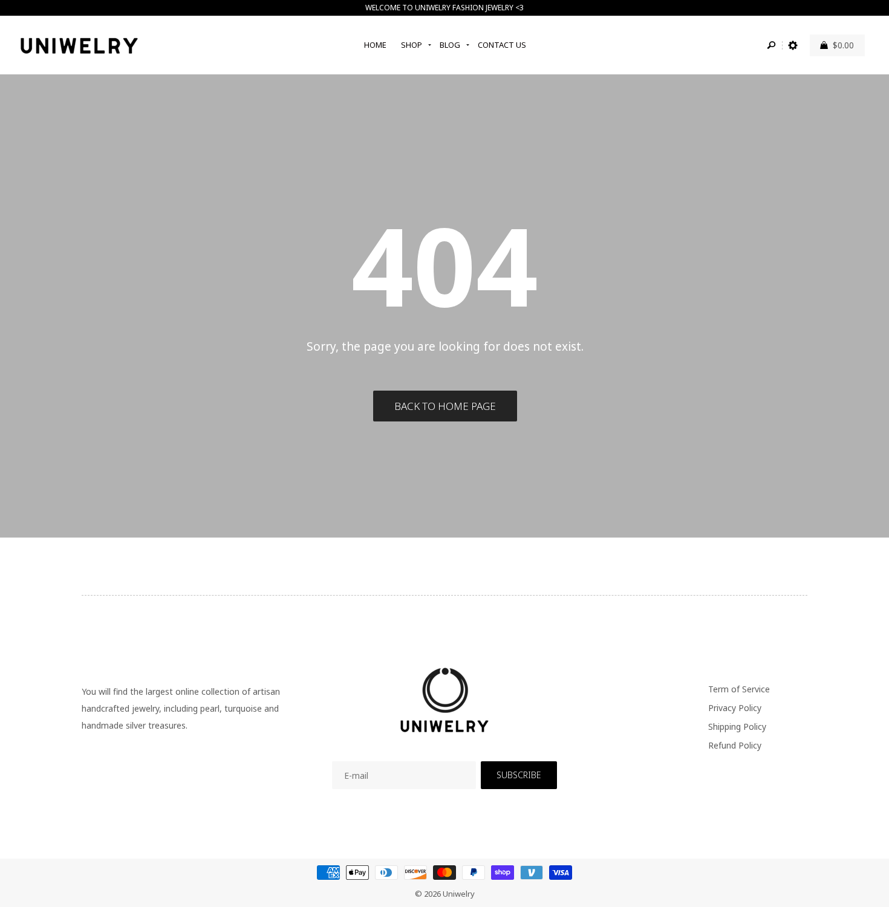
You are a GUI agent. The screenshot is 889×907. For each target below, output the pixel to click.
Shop (411, 44)
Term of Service (739, 689)
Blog (450, 44)
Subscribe (519, 775)
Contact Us (502, 44)
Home (375, 44)
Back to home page (445, 406)
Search (771, 45)
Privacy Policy (734, 708)
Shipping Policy (737, 726)
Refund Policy (734, 745)
